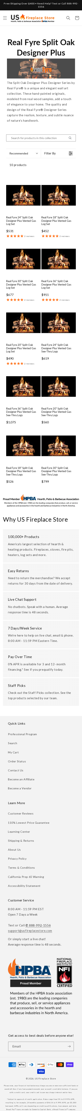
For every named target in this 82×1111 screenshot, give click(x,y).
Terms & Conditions (21, 867)
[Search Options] (71, 137)
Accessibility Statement (24, 885)
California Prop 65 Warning (26, 876)
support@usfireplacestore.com (30, 930)
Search (12, 743)
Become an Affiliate (21, 779)
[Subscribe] (69, 1046)
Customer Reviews (21, 813)
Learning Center (19, 831)
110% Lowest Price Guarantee (28, 822)
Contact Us (15, 770)
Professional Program (22, 734)
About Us (14, 849)
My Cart (13, 752)
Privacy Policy (17, 858)
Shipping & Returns (21, 840)
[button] (5, 18)
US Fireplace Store (45, 1078)
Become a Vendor (20, 788)
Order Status (17, 761)
